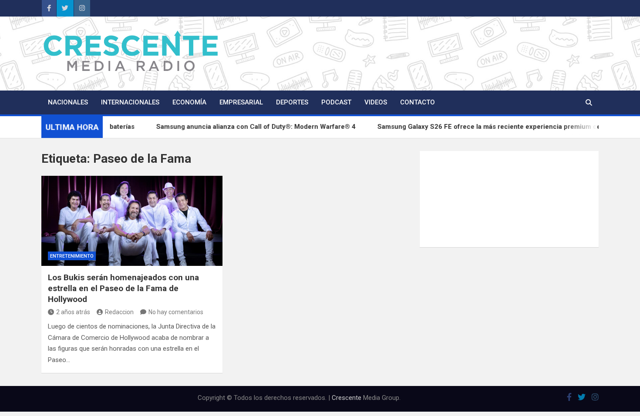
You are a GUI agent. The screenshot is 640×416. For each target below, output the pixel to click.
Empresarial (241, 102)
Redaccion (119, 312)
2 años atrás (73, 312)
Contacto (417, 102)
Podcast (336, 102)
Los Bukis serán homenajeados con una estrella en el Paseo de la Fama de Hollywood (123, 288)
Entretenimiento (72, 256)
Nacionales (68, 102)
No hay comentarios (175, 312)
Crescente (346, 398)
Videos (375, 102)
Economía (189, 102)
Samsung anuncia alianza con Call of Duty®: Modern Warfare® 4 (266, 127)
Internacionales (130, 102)
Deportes (292, 102)
